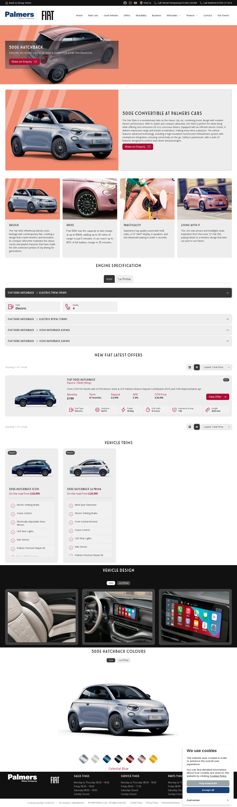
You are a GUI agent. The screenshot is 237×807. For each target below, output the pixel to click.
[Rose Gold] (141, 758)
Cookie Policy (136, 803)
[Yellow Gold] (153, 758)
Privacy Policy (152, 803)
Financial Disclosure (171, 803)
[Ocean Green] (107, 758)
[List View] (197, 367)
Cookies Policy (218, 776)
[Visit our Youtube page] (135, 3)
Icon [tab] (109, 279)
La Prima (123, 582)
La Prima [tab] (124, 279)
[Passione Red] (130, 758)
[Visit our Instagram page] (130, 3)
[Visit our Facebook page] (125, 3)
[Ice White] (95, 758)
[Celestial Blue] (83, 758)
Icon (111, 582)
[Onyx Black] (118, 758)
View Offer (215, 397)
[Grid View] (190, 367)
